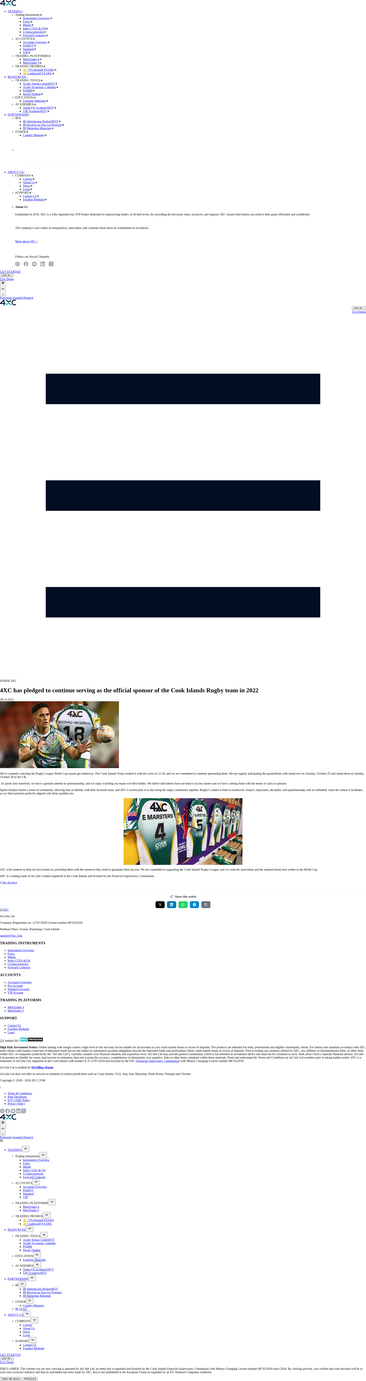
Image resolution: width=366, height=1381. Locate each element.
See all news (9, 882)
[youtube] (34, 264)
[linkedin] (42, 264)
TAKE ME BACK (11, 1379)
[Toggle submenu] (25, 1149)
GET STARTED (10, 271)
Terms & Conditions (20, 1093)
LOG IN (6, 275)
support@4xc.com (11, 935)
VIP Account (15, 992)
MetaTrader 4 (16, 1007)
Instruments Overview (21, 950)
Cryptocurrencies (18, 964)
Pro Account (15, 985)
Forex (11, 953)
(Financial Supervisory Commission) (158, 1061)
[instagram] (17, 264)
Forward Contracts (19, 967)
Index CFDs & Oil (19, 960)
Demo (10, 279)
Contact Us (14, 1025)
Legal (11, 1032)
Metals (12, 957)
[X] (51, 264)
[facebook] (26, 264)
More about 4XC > (26, 241)
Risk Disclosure (17, 1096)
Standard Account (18, 989)
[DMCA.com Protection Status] (31, 1040)
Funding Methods (18, 1029)
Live (3, 279)
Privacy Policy (16, 1103)
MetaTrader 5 (16, 1010)
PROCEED (30, 1379)
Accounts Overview (20, 982)
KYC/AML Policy (19, 1100)
